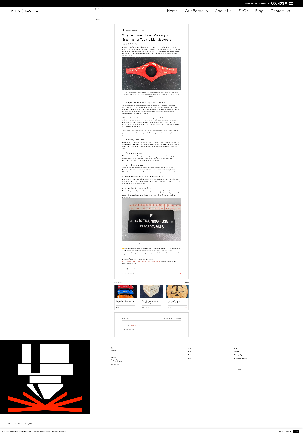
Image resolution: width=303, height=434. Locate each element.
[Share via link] (134, 269)
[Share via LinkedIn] (131, 269)
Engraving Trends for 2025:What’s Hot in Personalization (174, 302)
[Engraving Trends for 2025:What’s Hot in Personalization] (177, 291)
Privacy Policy (62, 431)
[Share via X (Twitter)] (127, 269)
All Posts (98, 19)
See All (187, 282)
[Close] (301, 431)
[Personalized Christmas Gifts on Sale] (125, 291)
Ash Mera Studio (33, 424)
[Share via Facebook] (123, 269)
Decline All (288, 431)
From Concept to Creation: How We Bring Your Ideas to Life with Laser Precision (151, 302)
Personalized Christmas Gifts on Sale (125, 302)
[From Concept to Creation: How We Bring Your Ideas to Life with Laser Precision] (151, 291)
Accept (296, 431)
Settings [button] (281, 431)
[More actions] (180, 30)
